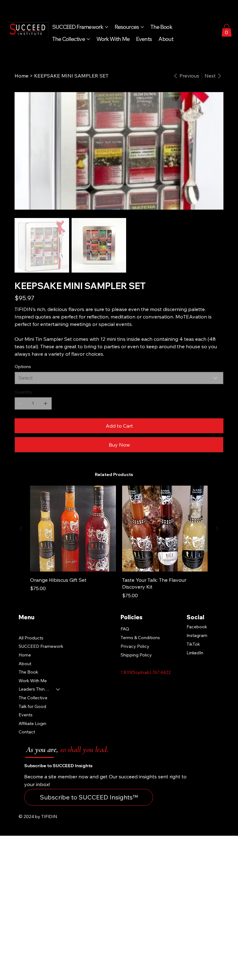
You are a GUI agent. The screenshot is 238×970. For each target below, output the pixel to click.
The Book (28, 672)
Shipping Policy (136, 655)
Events (26, 715)
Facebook (197, 627)
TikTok (193, 644)
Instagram (197, 635)
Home (25, 655)
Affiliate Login (32, 723)
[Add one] (45, 403)
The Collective (33, 698)
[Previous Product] (21, 528)
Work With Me (33, 680)
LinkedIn (195, 653)
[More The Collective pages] (88, 39)
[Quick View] (73, 529)
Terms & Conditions (140, 637)
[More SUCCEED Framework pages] (106, 27)
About (25, 663)
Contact (27, 732)
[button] (226, 30)
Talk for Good (32, 706)
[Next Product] (217, 528)
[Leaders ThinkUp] (58, 689)
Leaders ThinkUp (35, 689)
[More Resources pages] (142, 27)
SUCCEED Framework (41, 646)
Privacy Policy (135, 646)
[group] (118, 542)
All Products (31, 638)
